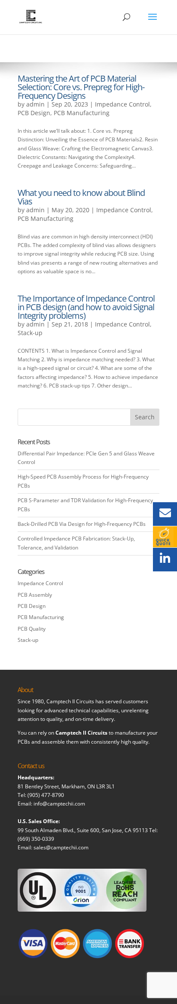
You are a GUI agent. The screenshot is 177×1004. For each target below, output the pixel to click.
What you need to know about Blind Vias (81, 197)
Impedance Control (122, 104)
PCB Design (34, 113)
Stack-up (30, 333)
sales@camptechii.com (61, 847)
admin (35, 104)
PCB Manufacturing (82, 113)
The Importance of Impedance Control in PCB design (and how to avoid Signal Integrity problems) (86, 307)
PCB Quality (32, 628)
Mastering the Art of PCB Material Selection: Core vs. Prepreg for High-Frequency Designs (81, 87)
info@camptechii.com (59, 803)
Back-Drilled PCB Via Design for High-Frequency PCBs (82, 524)
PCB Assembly (35, 594)
